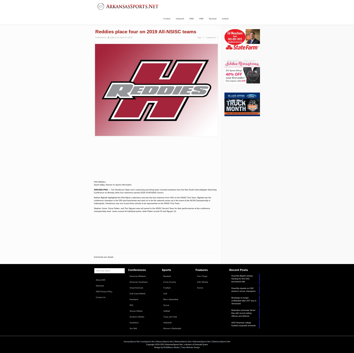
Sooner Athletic (136, 311)
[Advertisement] (156, 162)
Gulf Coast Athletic (138, 293)
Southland (134, 322)
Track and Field (170, 317)
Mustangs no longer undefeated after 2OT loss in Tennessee (243, 301)
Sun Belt (133, 328)
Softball (166, 311)
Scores (200, 288)
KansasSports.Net (132, 341)
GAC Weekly (202, 282)
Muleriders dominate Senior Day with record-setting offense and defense (243, 313)
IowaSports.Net (148, 341)
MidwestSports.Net (183, 341)
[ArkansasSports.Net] (129, 6)
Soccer (166, 305)
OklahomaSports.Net (221, 341)
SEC (131, 305)
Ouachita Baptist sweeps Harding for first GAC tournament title (242, 279)
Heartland (134, 299)
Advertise (100, 286)
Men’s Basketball (170, 299)
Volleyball (167, 322)
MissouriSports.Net (164, 341)
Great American (136, 288)
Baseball (167, 276)
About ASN (100, 280)
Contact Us (101, 297)
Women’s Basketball (172, 328)
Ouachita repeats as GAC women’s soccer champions (243, 289)
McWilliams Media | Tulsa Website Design (181, 347)
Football (166, 288)
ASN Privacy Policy (104, 291)
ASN (112, 37)
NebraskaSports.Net (201, 341)
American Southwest (139, 282)
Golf (165, 293)
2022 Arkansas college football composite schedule (243, 324)
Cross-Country (169, 282)
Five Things (202, 276)
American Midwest (138, 276)
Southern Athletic (137, 317)
